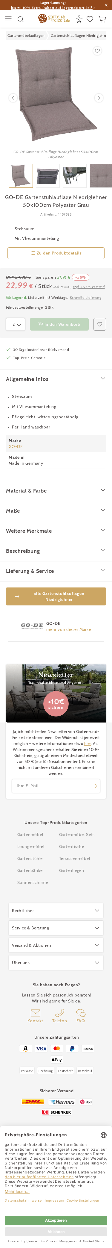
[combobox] (15, 324)
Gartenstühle (30, 858)
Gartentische (72, 846)
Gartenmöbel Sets (77, 834)
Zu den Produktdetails (59, 253)
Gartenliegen (72, 870)
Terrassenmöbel (74, 858)
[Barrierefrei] (80, 19)
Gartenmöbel (30, 834)
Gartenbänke (30, 870)
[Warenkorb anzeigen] (103, 19)
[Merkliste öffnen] (91, 19)
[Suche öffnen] (20, 19)
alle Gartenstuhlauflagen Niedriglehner (59, 596)
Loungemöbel (31, 846)
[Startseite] (53, 19)
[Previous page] (13, 98)
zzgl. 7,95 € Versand (89, 286)
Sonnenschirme (32, 882)
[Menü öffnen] (9, 19)
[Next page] (99, 98)
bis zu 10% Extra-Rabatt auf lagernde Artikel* (52, 7)
